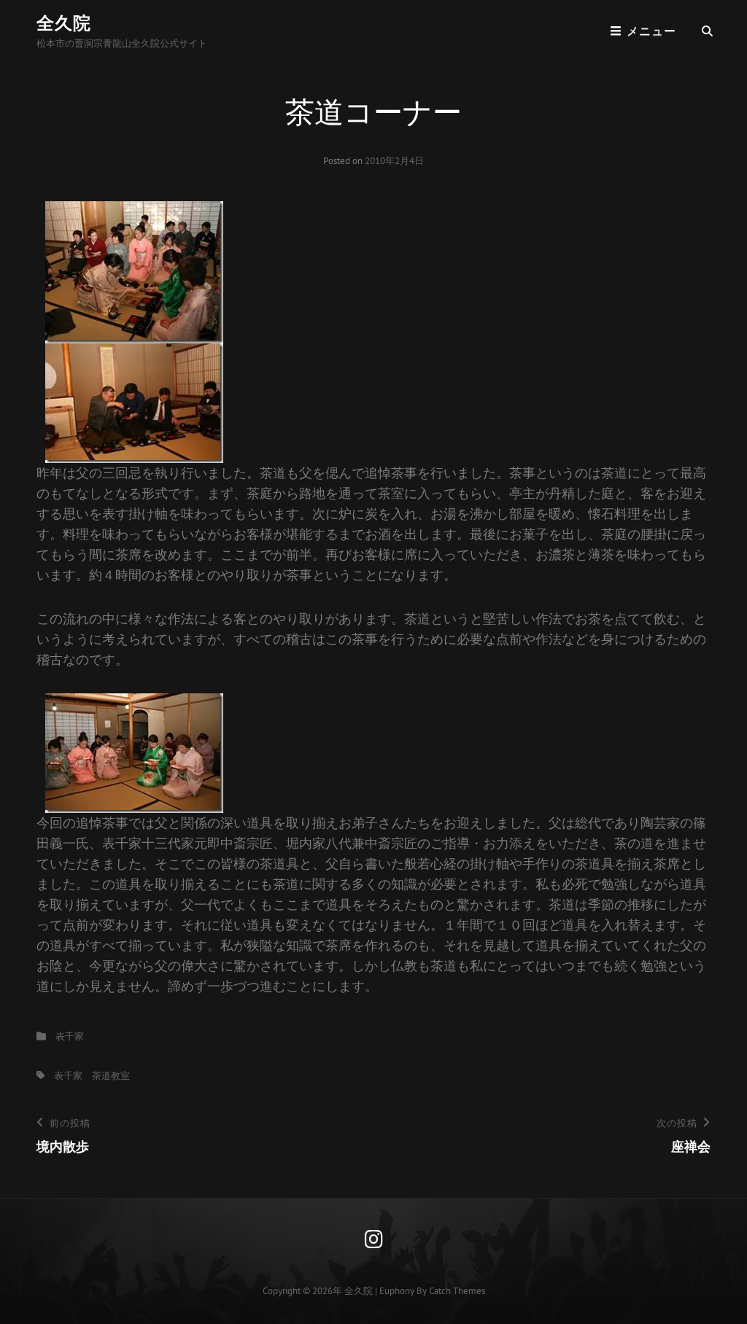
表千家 (69, 1036)
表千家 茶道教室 (92, 1076)
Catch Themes (457, 1291)
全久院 (63, 23)
